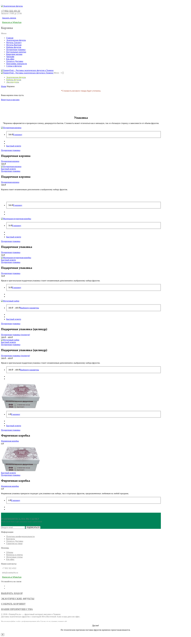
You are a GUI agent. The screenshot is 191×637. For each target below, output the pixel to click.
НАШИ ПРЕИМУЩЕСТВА (17, 609)
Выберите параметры (29, 308)
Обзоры (9, 552)
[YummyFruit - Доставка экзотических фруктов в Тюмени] (27, 73)
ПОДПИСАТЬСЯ (33, 527)
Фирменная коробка (10, 441)
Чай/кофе (10, 56)
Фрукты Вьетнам (13, 45)
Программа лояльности (16, 63)
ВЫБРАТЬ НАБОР (12, 593)
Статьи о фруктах (14, 66)
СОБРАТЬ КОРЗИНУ (13, 604)
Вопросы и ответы (14, 555)
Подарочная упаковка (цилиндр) (15, 335)
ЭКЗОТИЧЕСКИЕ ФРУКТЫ (17, 598)
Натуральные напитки (16, 52)
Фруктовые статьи (14, 557)
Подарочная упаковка (15, 49)
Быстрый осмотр (13, 146)
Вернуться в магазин (10, 100)
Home (3, 86)
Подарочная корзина (10, 161)
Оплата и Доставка (14, 61)
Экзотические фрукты (16, 40)
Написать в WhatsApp (11, 22)
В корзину (17, 134)
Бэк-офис (10, 59)
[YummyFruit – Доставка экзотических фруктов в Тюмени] (27, 70)
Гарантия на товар (14, 543)
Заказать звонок (9, 18)
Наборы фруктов (13, 47)
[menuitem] (16, 77)
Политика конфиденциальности (20, 536)
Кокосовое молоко (14, 54)
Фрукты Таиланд (13, 42)
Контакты (10, 539)
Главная (9, 38)
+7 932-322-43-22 (10, 10)
